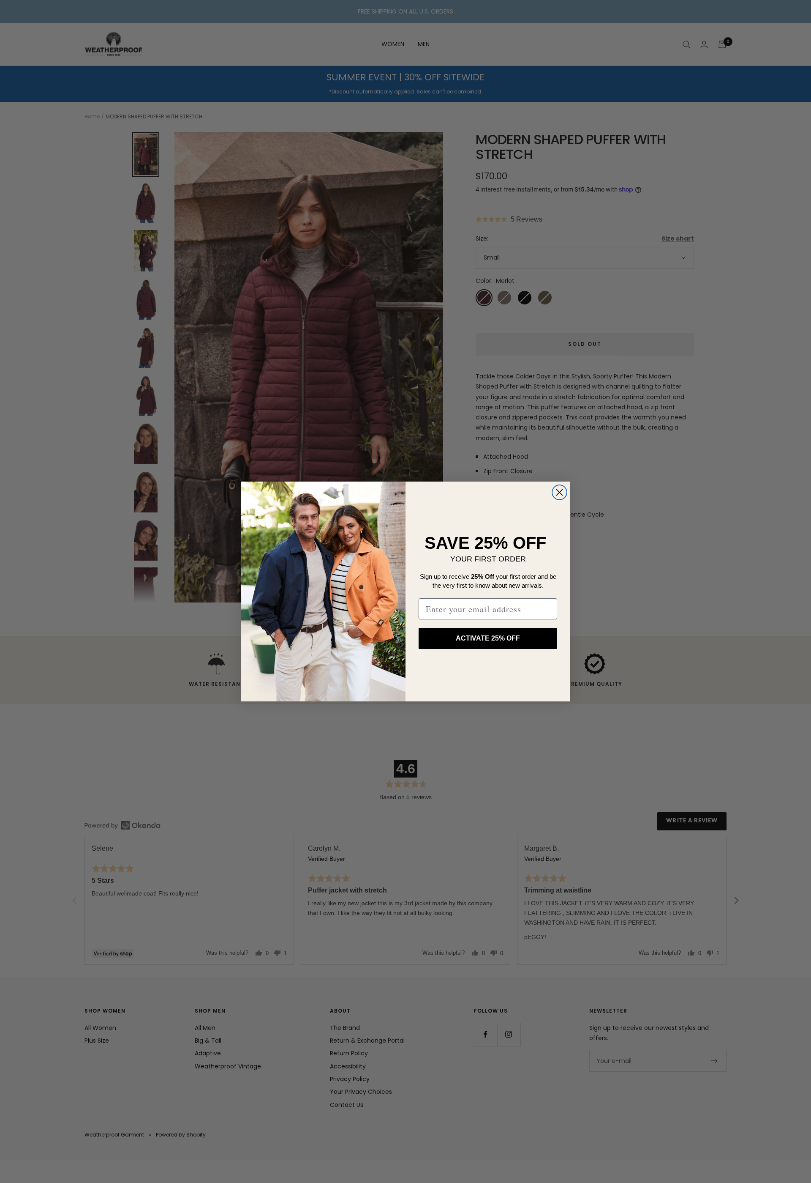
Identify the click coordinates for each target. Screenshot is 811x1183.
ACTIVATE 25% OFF (488, 638)
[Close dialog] (559, 492)
